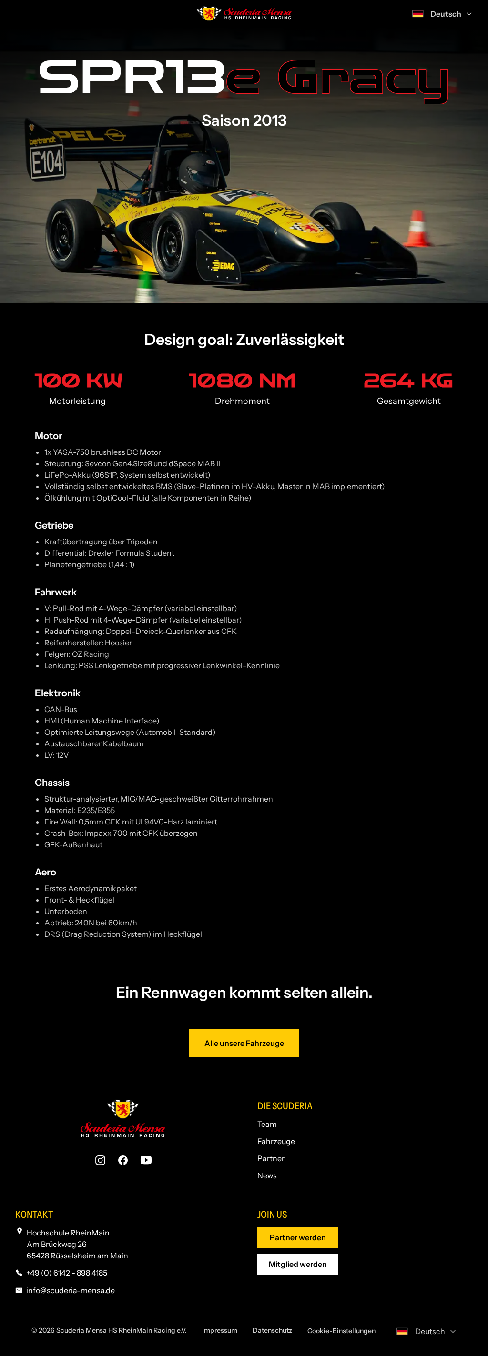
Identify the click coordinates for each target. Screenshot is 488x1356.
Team (267, 1124)
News (267, 1175)
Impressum (219, 1330)
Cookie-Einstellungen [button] (341, 1330)
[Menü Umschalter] (21, 14)
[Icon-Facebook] (123, 1160)
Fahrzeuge (276, 1141)
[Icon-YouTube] (145, 1160)
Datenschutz (272, 1330)
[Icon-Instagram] (100, 1160)
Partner (271, 1158)
